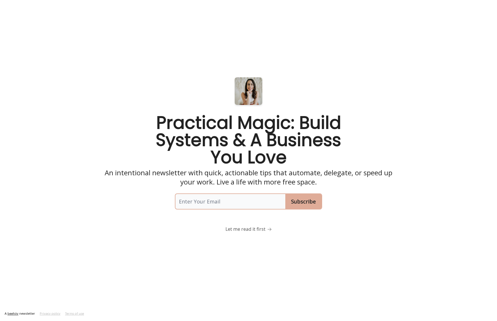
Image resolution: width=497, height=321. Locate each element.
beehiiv (12, 313)
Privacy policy (50, 313)
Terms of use (74, 313)
